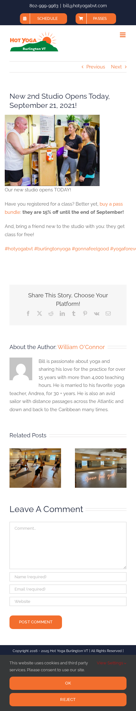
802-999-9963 (43, 5)
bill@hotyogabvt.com (85, 5)
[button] (14, 468)
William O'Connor (81, 347)
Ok (68, 683)
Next (116, 67)
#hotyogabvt (19, 249)
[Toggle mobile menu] (123, 35)
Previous (95, 67)
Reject (68, 699)
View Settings (110, 663)
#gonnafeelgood (90, 249)
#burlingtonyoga (52, 249)
